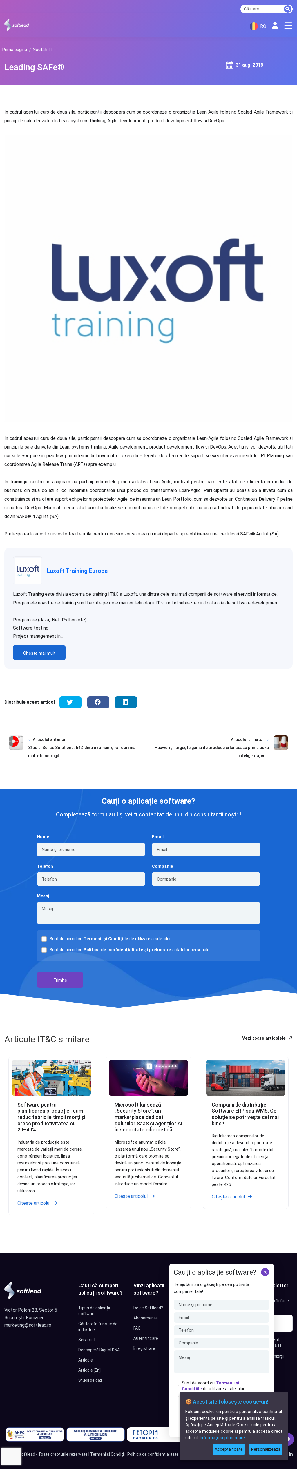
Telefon (45, 866)
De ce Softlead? (148, 1308)
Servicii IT (87, 1339)
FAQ (137, 1328)
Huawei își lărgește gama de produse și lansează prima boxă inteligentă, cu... (212, 751)
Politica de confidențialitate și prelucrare (127, 949)
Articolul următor (247, 739)
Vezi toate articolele (264, 1038)
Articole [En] (89, 1370)
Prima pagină (14, 49)
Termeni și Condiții (107, 1454)
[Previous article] (16, 751)
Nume (43, 836)
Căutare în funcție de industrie (97, 1327)
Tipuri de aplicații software (94, 1311)
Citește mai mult (39, 653)
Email (158, 836)
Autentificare (145, 1338)
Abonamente (145, 1318)
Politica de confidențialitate (153, 1454)
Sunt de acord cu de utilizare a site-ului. (213, 1385)
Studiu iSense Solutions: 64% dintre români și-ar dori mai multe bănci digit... (82, 751)
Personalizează (265, 1449)
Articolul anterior (49, 739)
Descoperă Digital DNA (99, 1350)
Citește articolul (33, 1203)
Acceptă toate (229, 1449)
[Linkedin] (291, 1454)
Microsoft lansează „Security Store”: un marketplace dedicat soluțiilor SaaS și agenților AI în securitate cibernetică (148, 1117)
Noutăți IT (42, 49)
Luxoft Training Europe (77, 570)
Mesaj (43, 895)
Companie (162, 866)
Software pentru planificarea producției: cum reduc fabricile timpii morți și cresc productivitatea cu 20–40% (51, 1117)
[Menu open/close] (288, 25)
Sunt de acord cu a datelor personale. (130, 949)
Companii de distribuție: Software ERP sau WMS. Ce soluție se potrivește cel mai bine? (245, 1114)
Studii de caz (90, 1380)
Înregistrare (144, 1348)
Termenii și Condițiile (106, 938)
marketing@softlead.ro (27, 1325)
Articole (85, 1360)
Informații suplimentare (222, 1437)
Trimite (60, 980)
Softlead (27, 1454)
